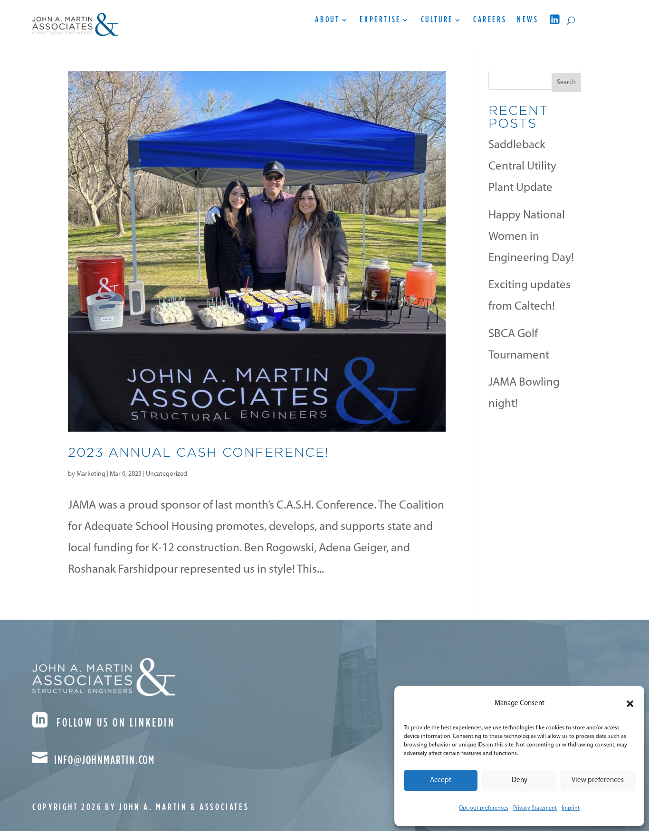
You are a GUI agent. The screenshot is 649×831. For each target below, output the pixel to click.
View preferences (598, 780)
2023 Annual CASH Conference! (198, 452)
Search (566, 82)
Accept (440, 780)
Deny (519, 780)
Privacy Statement (535, 808)
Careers (489, 20)
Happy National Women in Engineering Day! (531, 236)
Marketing (90, 474)
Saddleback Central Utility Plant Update (522, 166)
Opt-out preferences (483, 808)
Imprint (571, 808)
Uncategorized (166, 474)
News (527, 20)
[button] (630, 703)
